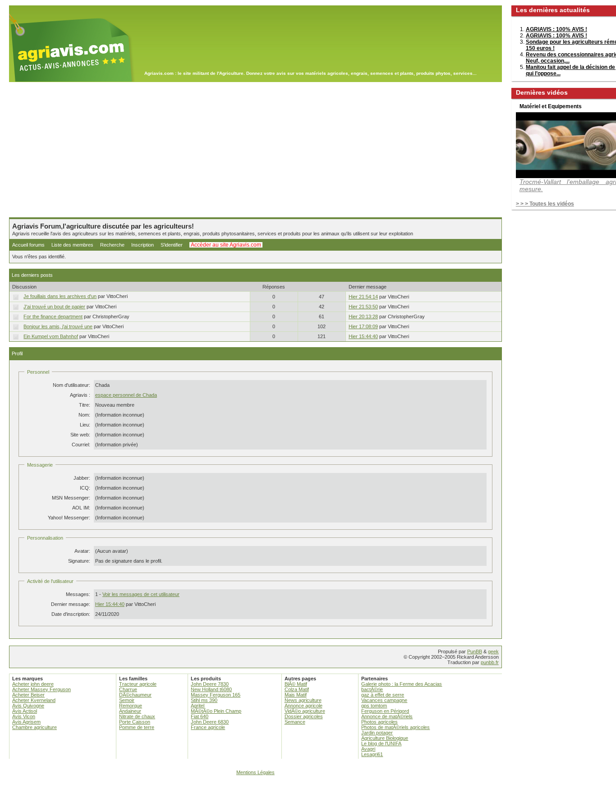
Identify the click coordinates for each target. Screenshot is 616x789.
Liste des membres (72, 245)
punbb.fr (490, 662)
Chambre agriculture (34, 727)
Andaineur (130, 711)
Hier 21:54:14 (363, 296)
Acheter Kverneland (33, 700)
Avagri (368, 749)
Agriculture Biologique (384, 738)
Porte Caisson (134, 722)
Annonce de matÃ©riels (387, 716)
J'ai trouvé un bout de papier (54, 306)
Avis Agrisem (26, 722)
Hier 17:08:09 (363, 326)
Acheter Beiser (28, 694)
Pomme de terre (136, 727)
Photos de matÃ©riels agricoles (395, 727)
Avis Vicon (23, 716)
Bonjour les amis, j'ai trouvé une (57, 326)
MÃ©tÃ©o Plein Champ (216, 711)
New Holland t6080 (211, 689)
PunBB (474, 651)
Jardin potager (377, 732)
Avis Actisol (24, 711)
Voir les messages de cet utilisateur (140, 594)
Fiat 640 (199, 716)
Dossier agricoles (304, 716)
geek (493, 651)
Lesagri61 (372, 754)
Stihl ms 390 (204, 700)
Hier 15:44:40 (363, 336)
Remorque (130, 705)
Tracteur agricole (137, 684)
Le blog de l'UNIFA (381, 743)
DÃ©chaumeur (135, 694)
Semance (295, 722)
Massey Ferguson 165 (215, 694)
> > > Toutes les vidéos (545, 204)
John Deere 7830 (210, 684)
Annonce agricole (303, 705)
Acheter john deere (33, 684)
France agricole (208, 727)
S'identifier (172, 245)
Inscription (142, 245)
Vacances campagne (384, 700)
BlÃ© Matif (296, 684)
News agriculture (303, 700)
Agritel (197, 705)
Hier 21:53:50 (363, 306)
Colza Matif (297, 689)
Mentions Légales (255, 772)
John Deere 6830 (210, 722)
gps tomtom (374, 705)
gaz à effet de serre (382, 694)
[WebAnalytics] (308, 785)
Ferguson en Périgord (385, 711)
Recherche (112, 245)
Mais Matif (296, 694)
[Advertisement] (255, 150)
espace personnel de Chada (126, 395)
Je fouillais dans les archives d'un (60, 296)
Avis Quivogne (28, 705)
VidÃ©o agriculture (305, 711)
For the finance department (53, 316)
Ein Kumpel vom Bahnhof (50, 336)
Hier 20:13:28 (363, 316)
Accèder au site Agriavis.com (226, 245)
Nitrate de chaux (137, 716)
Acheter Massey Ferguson (41, 689)
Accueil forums (28, 245)
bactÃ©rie (372, 689)
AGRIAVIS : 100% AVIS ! (556, 29)
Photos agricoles (379, 722)
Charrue (128, 689)
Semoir (126, 700)
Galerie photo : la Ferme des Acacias (401, 684)
